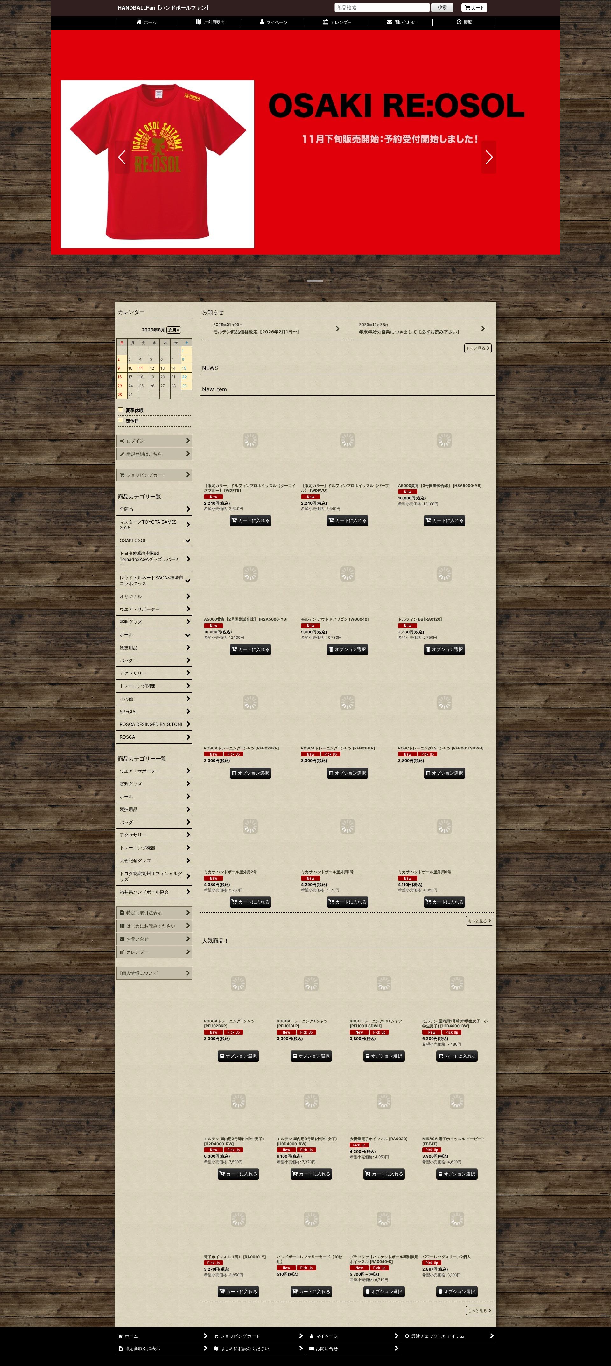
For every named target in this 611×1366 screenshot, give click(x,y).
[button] (122, 157)
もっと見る (475, 348)
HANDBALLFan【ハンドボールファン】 (164, 7)
